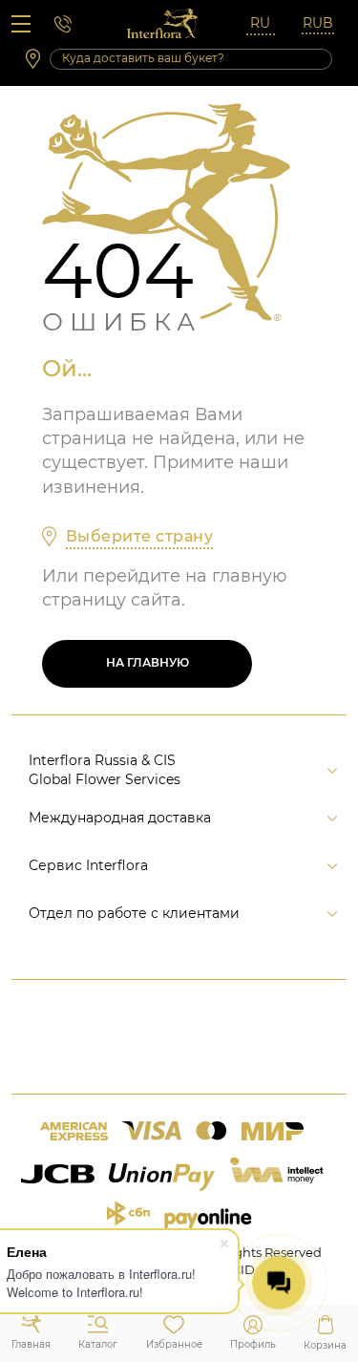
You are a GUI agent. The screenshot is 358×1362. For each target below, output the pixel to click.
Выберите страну (139, 536)
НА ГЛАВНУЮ (147, 662)
